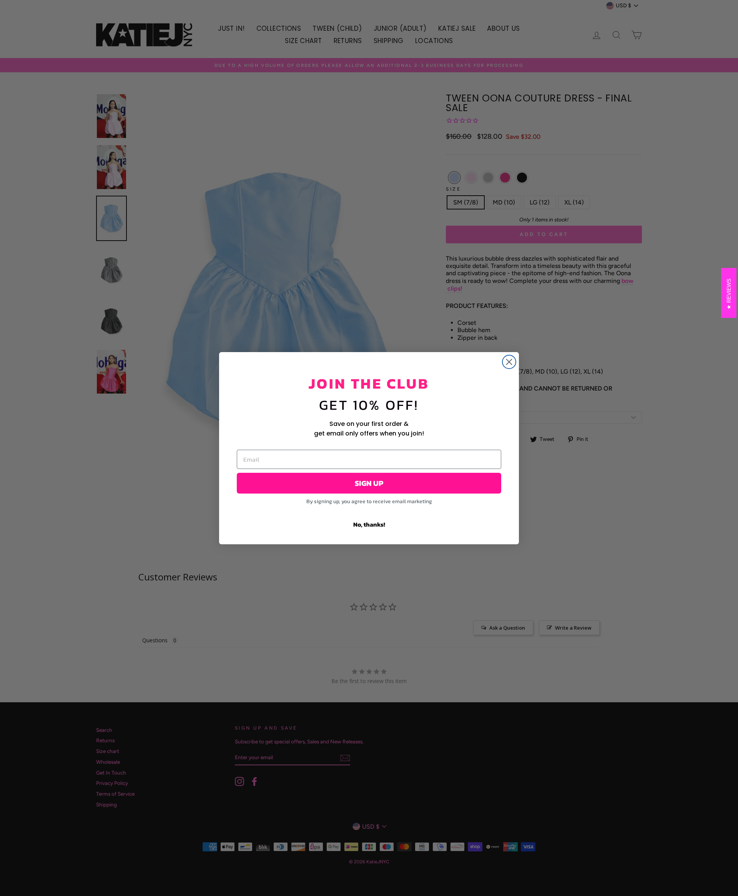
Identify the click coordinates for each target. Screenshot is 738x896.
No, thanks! (369, 524)
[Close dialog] (509, 362)
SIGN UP (369, 483)
